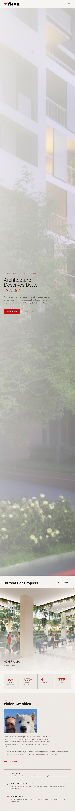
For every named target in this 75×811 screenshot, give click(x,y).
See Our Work (12, 311)
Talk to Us (29, 311)
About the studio (10, 761)
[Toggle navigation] (69, 4)
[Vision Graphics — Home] (11, 4)
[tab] (67, 668)
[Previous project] (3, 629)
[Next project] (71, 629)
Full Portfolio (63, 582)
